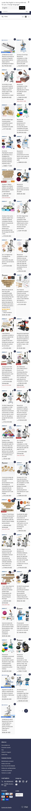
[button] (6, 309)
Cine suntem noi (5, 745)
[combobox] (15, 11)
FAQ (2, 750)
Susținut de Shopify (6, 807)
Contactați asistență (6, 770)
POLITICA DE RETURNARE (8, 766)
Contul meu (4, 754)
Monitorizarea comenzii (7, 761)
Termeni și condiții (6, 773)
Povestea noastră (6, 747)
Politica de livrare (5, 763)
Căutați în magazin (6, 752)
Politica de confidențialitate (8, 768)
